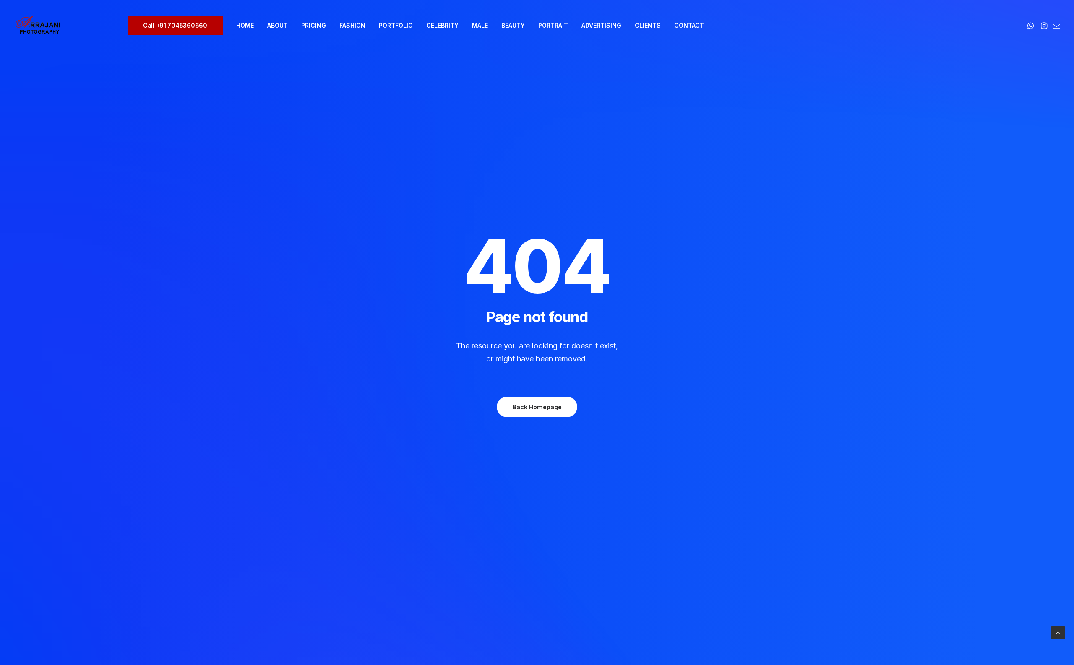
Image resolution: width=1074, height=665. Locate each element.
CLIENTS (648, 25)
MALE (480, 25)
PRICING (313, 25)
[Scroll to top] (1058, 632)
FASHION (352, 25)
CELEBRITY (442, 25)
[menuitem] (178, 25)
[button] (1031, 25)
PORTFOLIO (396, 25)
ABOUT (277, 25)
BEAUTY (513, 25)
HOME (245, 25)
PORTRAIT (553, 25)
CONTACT (689, 25)
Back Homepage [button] (537, 406)
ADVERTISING (601, 25)
